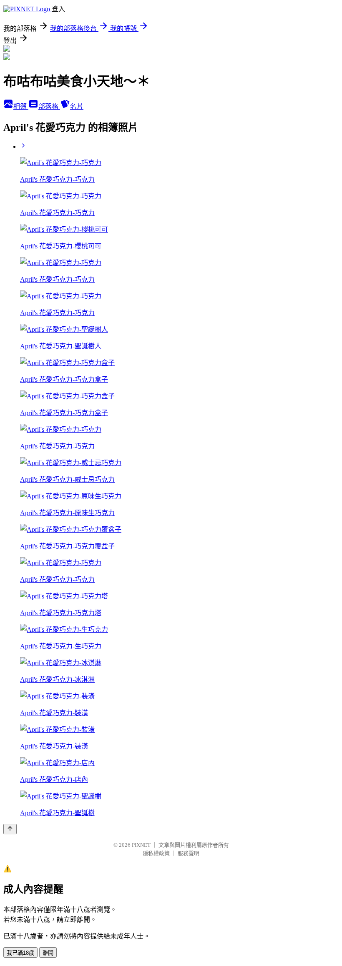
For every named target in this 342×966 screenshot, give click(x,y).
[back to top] (10, 829)
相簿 (20, 106)
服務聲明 (188, 853)
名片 (76, 106)
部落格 (49, 106)
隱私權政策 (156, 853)
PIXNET (141, 845)
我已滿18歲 (20, 953)
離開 (48, 953)
